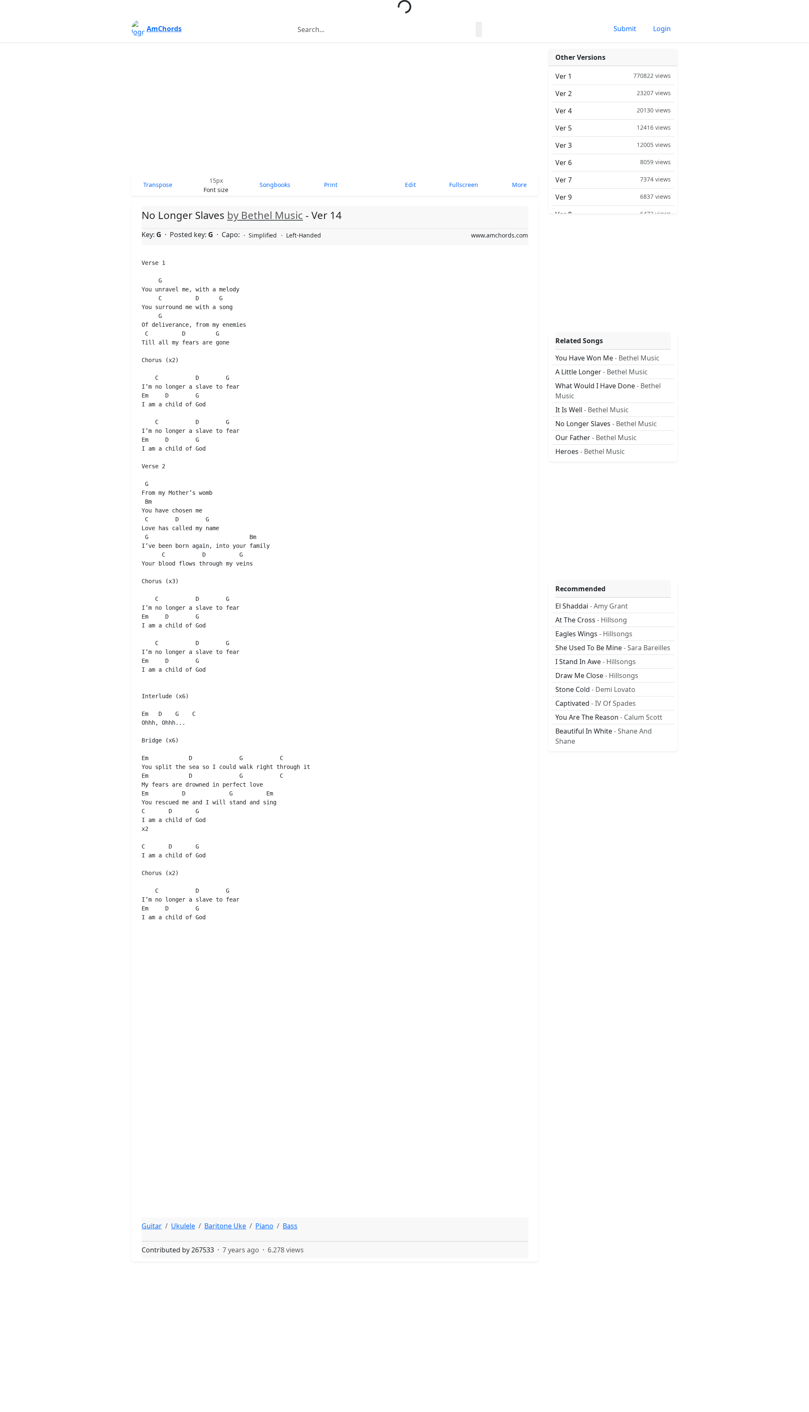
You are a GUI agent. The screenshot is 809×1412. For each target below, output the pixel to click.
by (265, 215)
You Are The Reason (608, 717)
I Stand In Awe (595, 661)
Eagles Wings (593, 633)
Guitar (152, 1225)
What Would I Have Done (608, 390)
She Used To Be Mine (612, 647)
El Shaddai (591, 606)
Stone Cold (595, 689)
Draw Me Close (596, 675)
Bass (290, 1225)
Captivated (595, 703)
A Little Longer (601, 371)
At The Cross (591, 620)
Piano (264, 1225)
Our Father (596, 437)
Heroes (590, 451)
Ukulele (183, 1225)
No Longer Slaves (606, 423)
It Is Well (592, 409)
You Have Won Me (607, 358)
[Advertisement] (334, 108)
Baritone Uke (225, 1225)
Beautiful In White (603, 736)
